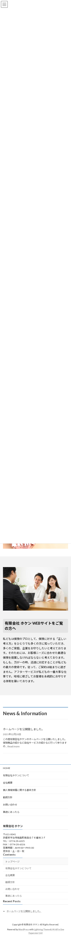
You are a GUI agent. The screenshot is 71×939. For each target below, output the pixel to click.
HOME (6, 768)
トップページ (12, 861)
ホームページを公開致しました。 (23, 729)
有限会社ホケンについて (16, 775)
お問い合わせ (10, 804)
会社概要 (7, 782)
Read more (13, 746)
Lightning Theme (42, 929)
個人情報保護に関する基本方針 (19, 790)
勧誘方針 (7, 797)
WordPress (23, 929)
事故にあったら (11, 811)
